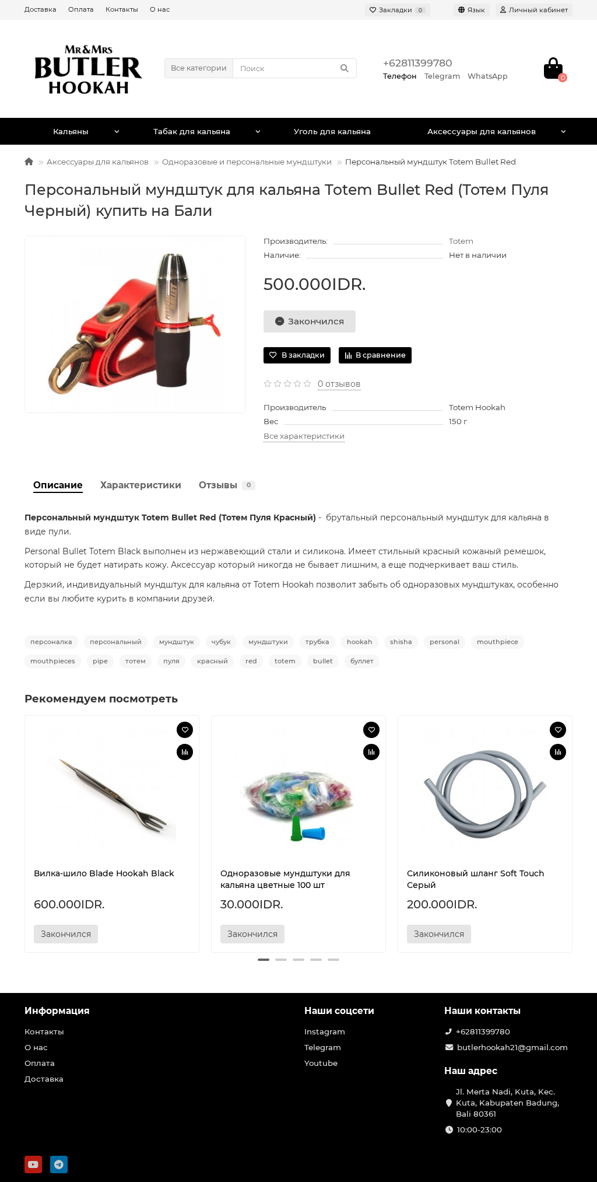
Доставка (40, 9)
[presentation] (26, 832)
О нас (160, 9)
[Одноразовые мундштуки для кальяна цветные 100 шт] (298, 792)
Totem (461, 241)
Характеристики (140, 485)
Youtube (321, 1063)
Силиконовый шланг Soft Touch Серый (476, 879)
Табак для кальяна (191, 131)
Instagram (324, 1031)
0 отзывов (339, 384)
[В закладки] (185, 730)
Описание (58, 485)
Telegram (322, 1047)
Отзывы (225, 485)
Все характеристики (304, 435)
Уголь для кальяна (332, 131)
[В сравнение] (185, 752)
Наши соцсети (339, 1010)
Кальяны (71, 131)
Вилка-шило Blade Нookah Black (104, 873)
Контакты (122, 9)
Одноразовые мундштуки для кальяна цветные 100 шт (285, 879)
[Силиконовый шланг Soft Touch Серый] (485, 792)
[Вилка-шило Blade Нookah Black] (112, 792)
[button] (263, 960)
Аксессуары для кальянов (481, 131)
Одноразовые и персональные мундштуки (247, 161)
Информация (57, 1010)
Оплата (81, 9)
